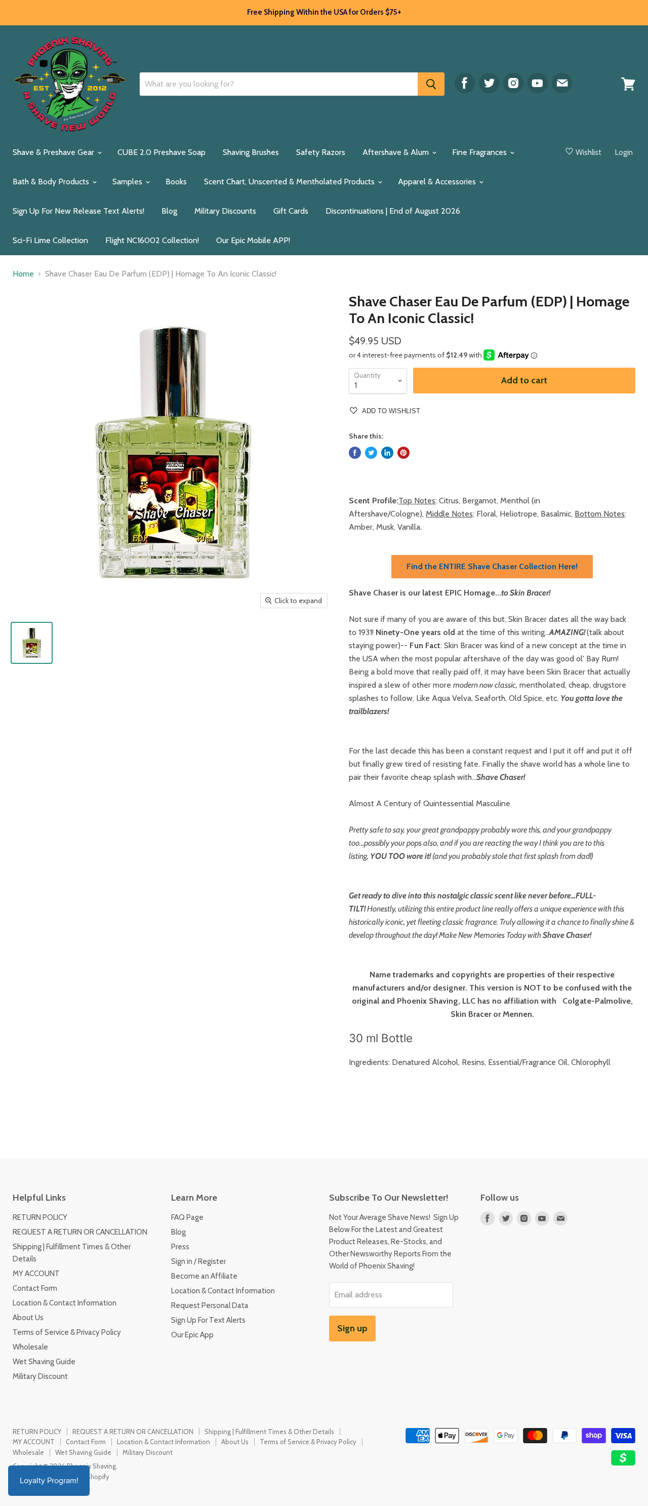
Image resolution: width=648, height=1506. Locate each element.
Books (176, 181)
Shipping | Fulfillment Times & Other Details (269, 1432)
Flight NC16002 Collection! (152, 240)
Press (180, 1246)
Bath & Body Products (52, 181)
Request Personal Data (210, 1305)
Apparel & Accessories (438, 181)
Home (23, 274)
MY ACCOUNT (36, 1273)
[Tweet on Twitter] (371, 453)
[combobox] (279, 84)
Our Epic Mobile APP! (253, 240)
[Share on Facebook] (355, 453)
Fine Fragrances (480, 152)
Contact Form (35, 1288)
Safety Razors (320, 152)
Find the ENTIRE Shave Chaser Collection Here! (492, 566)
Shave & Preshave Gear (54, 152)
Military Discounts (225, 211)
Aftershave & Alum (396, 152)
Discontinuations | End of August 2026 (393, 211)
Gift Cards (290, 211)
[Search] (431, 84)
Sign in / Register (198, 1261)
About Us (28, 1317)
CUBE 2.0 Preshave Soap (161, 152)
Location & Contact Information (64, 1302)
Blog (169, 211)
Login (624, 152)
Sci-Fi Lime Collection (50, 240)
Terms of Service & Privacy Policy (67, 1332)
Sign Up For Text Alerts (208, 1320)
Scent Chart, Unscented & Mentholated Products (290, 181)
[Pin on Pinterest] (403, 453)
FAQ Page (187, 1217)
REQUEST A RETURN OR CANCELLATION (80, 1232)
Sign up (352, 1328)
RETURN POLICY (40, 1217)
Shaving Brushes (251, 152)
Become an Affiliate (204, 1276)
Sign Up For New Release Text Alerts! (78, 211)
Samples (128, 181)
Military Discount (40, 1376)
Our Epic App (192, 1334)
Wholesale (30, 1347)
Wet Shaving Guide (44, 1361)
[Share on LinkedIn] (387, 453)
